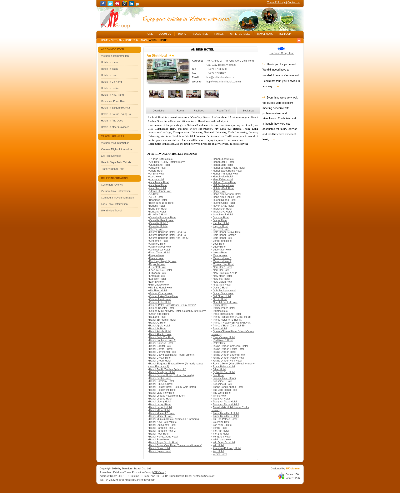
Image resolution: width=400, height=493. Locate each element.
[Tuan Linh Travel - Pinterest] (117, 5)
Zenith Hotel (220, 454)
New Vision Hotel (222, 281)
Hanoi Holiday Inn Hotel (162, 389)
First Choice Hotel (159, 284)
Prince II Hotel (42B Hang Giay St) (232, 322)
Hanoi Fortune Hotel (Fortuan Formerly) (171, 375)
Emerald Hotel (157, 275)
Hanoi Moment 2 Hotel (162, 413)
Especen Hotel (157, 278)
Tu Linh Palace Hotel (225, 419)
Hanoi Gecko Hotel (160, 378)
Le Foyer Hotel (221, 229)
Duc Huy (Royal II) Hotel (162, 261)
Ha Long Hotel (157, 316)
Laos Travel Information (114, 204)
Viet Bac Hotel (221, 433)
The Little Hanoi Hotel (225, 389)
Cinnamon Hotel (158, 240)
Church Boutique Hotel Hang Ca (167, 232)
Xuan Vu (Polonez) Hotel (227, 448)
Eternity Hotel (156, 281)
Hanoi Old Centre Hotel (162, 424)
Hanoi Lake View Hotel (162, 392)
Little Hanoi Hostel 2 (224, 235)
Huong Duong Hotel (224, 199)
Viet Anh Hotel (221, 430)
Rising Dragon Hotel (224, 351)
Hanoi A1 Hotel (157, 322)
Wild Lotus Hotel (222, 439)
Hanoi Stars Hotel (223, 164)
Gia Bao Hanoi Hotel (160, 287)
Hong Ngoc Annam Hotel (227, 194)
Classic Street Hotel (160, 246)
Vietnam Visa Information (115, 143)
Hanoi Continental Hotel (162, 351)
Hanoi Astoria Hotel (160, 331)
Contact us (294, 2)
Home (105, 40)
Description (158, 110)
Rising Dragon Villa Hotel (227, 360)
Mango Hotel (220, 255)
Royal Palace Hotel (224, 366)
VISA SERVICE (200, 34)
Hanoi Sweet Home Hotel (227, 170)
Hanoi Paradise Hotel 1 (162, 427)
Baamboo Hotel (158, 199)
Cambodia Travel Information (117, 197)
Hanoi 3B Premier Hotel (162, 319)
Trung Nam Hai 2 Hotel (226, 416)
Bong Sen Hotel (158, 208)
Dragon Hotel (156, 255)
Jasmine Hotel (221, 217)
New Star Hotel (221, 278)
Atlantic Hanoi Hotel (160, 191)
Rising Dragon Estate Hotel (228, 349)
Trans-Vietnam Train (112, 168)
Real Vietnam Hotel (224, 337)
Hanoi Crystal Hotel (160, 357)
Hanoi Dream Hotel (160, 360)
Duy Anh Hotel (157, 264)
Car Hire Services (111, 155)
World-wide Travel (111, 210)
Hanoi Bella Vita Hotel (161, 337)
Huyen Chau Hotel (223, 205)
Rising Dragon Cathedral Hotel (230, 346)
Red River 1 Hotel (223, 340)
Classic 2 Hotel (157, 243)
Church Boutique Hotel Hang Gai (167, 235)
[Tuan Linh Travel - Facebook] (103, 5)
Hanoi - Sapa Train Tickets (116, 162)
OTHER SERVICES (240, 34)
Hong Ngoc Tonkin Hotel (227, 197)
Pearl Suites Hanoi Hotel (227, 313)
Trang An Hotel (221, 398)
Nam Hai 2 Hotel (222, 267)
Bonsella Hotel (157, 211)
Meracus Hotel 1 (222, 258)
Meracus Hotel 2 (222, 261)
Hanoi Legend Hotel (160, 398)
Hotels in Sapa (109, 68)
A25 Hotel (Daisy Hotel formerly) (167, 162)
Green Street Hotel (159, 313)
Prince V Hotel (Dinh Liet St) (229, 325)
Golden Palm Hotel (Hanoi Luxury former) (172, 305)
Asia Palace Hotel (159, 182)
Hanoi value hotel (223, 176)
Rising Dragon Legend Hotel (229, 354)
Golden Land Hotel (160, 299)
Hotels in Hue (108, 75)
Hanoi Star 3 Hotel (223, 162)
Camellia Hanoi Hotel (161, 220)
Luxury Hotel (220, 252)
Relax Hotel (219, 343)
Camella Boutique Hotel (162, 217)
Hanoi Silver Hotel (159, 448)
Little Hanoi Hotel (222, 237)
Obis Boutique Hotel (224, 290)
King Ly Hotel (220, 226)
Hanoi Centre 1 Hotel (161, 349)
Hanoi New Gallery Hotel (163, 422)
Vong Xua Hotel (222, 436)
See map (209, 476)
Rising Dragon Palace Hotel (229, 357)
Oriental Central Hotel (225, 302)
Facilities (199, 110)
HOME (149, 34)
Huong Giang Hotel (224, 202)
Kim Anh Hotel (221, 223)
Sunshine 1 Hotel (222, 381)
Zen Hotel (218, 451)
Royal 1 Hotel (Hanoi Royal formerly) (234, 363)
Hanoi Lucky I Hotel (160, 404)
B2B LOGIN (285, 34)
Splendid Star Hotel (224, 372)
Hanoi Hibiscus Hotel (161, 384)
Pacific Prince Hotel (224, 308)
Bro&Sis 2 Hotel (158, 214)
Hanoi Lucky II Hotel (160, 407)
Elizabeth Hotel (157, 273)
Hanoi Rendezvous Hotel (163, 436)
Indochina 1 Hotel (223, 214)
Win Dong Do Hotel (224, 442)
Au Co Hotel (156, 197)
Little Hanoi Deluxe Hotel (227, 232)
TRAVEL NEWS (265, 34)
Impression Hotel (222, 208)
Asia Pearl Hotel (158, 185)
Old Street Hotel (222, 296)
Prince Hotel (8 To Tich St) (227, 319)
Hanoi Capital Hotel (160, 346)
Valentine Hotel (221, 422)
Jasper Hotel (220, 220)
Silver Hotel (219, 369)
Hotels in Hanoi (136, 40)
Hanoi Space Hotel (160, 451)
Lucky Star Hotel (222, 249)
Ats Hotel (154, 194)
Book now (248, 110)
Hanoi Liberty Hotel (160, 401)
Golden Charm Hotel (160, 293)
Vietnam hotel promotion (115, 55)
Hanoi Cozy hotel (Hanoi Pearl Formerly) (172, 354)
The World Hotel (222, 392)
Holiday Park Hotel (223, 188)
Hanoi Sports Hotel (223, 159)
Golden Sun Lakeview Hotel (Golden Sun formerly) (177, 311)
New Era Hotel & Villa (225, 273)
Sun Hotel (218, 375)
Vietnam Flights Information (116, 149)
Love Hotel (219, 243)
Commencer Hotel (159, 249)
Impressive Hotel (222, 211)
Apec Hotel (155, 176)
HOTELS (219, 34)
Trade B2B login (276, 2)
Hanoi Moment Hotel (160, 416)
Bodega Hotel (157, 205)
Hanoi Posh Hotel (159, 433)
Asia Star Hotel (157, 188)
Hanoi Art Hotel (157, 328)
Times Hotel (219, 395)
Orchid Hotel (220, 299)
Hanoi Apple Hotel (159, 325)
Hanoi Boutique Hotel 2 (162, 340)
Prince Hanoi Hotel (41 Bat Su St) (232, 316)
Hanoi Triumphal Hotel (226, 173)
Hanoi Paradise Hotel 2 (162, 430)
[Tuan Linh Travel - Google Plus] (124, 5)
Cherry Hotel (156, 229)
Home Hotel (219, 191)
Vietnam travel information (116, 191)
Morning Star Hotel (223, 264)
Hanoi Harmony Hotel (161, 381)
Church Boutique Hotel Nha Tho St (168, 237)
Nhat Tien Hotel (222, 284)
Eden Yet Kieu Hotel (160, 270)
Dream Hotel (156, 258)
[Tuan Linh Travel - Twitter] (110, 5)
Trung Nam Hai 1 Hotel (226, 413)
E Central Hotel (157, 267)
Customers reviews (112, 184)
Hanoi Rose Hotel (159, 439)
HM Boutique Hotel (223, 185)
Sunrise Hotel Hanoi (224, 378)
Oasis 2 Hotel (220, 287)
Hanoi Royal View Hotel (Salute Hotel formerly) (175, 445)
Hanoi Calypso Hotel (161, 343)
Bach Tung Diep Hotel (161, 202)
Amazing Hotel (157, 167)
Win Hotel (218, 445)
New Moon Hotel (222, 275)
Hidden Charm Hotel (224, 182)
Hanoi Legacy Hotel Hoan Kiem (167, 395)
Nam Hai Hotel (221, 270)
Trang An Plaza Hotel (225, 401)
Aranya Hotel (156, 179)
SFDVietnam (293, 468)
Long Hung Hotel (222, 240)
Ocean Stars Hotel (223, 293)
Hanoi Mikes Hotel (159, 410)
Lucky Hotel (219, 246)
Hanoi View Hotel (223, 179)
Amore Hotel (156, 170)
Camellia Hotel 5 (158, 223)
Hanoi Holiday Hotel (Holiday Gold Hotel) (172, 387)
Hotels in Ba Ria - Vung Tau (116, 114)
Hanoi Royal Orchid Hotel (163, 442)
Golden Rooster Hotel (161, 308)
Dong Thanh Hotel (159, 252)
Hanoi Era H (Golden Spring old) (167, 369)
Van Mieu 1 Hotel (222, 424)
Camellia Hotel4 (158, 226)
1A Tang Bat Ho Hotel (161, 159)
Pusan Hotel (220, 328)
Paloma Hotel (220, 311)
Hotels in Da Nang (111, 81)
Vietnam (116, 40)
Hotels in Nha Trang (112, 94)
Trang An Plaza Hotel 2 (226, 404)
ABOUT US (165, 34)
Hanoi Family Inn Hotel (162, 372)
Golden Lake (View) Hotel (163, 296)
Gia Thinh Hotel (158, 290)
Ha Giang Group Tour (282, 53)
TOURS (182, 34)
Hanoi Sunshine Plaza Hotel (229, 167)
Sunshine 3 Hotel (222, 384)
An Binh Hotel (157, 173)
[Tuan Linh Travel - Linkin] (131, 5)
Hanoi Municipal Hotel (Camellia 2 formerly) (174, 419)
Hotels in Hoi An (110, 88)
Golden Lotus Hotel (160, 302)
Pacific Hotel (220, 305)
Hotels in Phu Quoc (112, 120)
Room (180, 110)
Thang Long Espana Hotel (228, 387)
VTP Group (159, 472)
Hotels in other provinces (115, 127)
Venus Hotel (220, 427)
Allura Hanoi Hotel (159, 164)
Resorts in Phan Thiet (113, 101)
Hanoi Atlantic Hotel (160, 334)
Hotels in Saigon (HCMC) (115, 107)
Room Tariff (223, 110)
